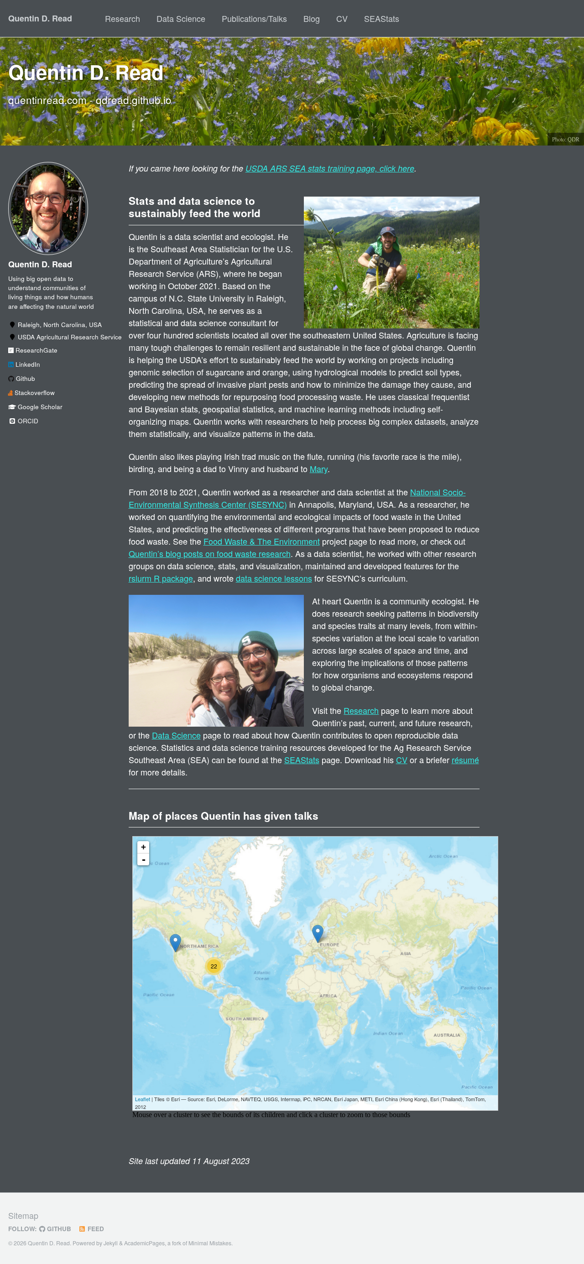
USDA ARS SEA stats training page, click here (329, 168)
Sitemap (23, 1215)
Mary (319, 468)
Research (122, 18)
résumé (465, 759)
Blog (311, 18)
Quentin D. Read (40, 18)
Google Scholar (39, 407)
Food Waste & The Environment (261, 541)
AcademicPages (144, 1243)
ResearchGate (35, 350)
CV (342, 18)
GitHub (58, 1228)
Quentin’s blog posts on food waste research (210, 553)
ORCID (27, 421)
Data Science (180, 18)
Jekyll (111, 1243)
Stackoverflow (34, 393)
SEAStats (381, 18)
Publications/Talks (254, 18)
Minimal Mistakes (209, 1243)
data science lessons (274, 578)
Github (24, 379)
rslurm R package (161, 578)
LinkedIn (27, 364)
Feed (95, 1228)
